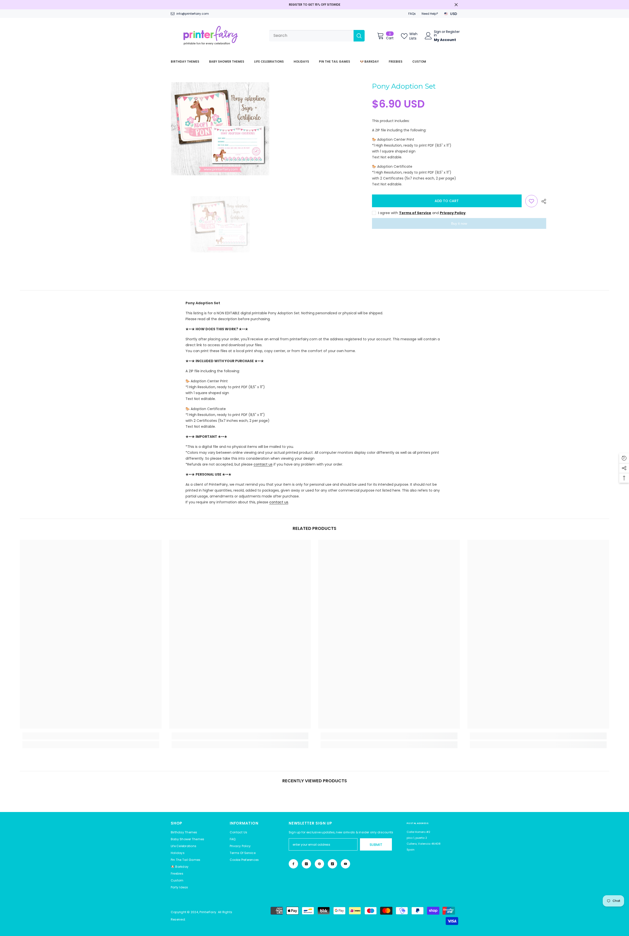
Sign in (437, 33)
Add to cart (447, 200)
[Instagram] (306, 863)
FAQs (412, 14)
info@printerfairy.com (192, 14)
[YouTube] (345, 863)
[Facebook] (293, 863)
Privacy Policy (453, 212)
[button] (244, 859)
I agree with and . (422, 212)
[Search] (317, 35)
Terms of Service (415, 212)
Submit (376, 844)
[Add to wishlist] (531, 201)
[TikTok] (332, 863)
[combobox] (311, 35)
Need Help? (430, 14)
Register (453, 32)
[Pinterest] (319, 863)
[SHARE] (542, 201)
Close (456, 5)
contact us (263, 464)
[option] (220, 128)
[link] (90, 735)
